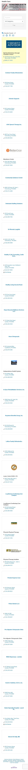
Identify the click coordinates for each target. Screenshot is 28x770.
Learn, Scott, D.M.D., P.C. (10, 476)
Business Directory (8, 759)
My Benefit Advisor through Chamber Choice (11, 53)
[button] (2, 33)
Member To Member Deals (18, 760)
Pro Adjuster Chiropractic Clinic (12, 638)
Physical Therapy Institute (11, 559)
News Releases (16, 759)
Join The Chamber (14, 762)
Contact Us (11, 761)
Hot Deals (10, 760)
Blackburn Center (8, 159)
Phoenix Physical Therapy (11, 532)
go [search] (14, 25)
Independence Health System (12, 371)
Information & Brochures (20, 761)
